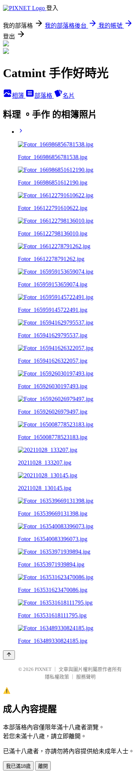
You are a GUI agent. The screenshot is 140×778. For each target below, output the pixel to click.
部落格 (44, 95)
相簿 (18, 95)
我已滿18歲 (18, 766)
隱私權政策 (57, 677)
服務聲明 (86, 677)
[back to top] (9, 655)
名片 (69, 95)
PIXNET (43, 669)
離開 (43, 766)
